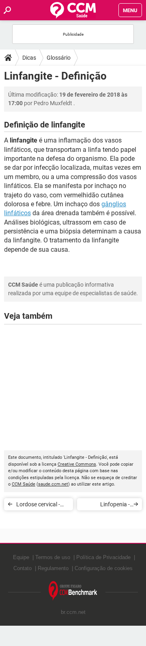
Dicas (29, 57)
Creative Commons (77, 464)
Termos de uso (52, 557)
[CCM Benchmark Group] (73, 591)
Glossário (59, 57)
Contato (22, 568)
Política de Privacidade (103, 557)
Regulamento (53, 568)
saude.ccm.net (53, 484)
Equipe (21, 557)
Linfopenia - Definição (115, 505)
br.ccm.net (73, 612)
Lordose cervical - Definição (38, 505)
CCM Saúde (23, 484)
